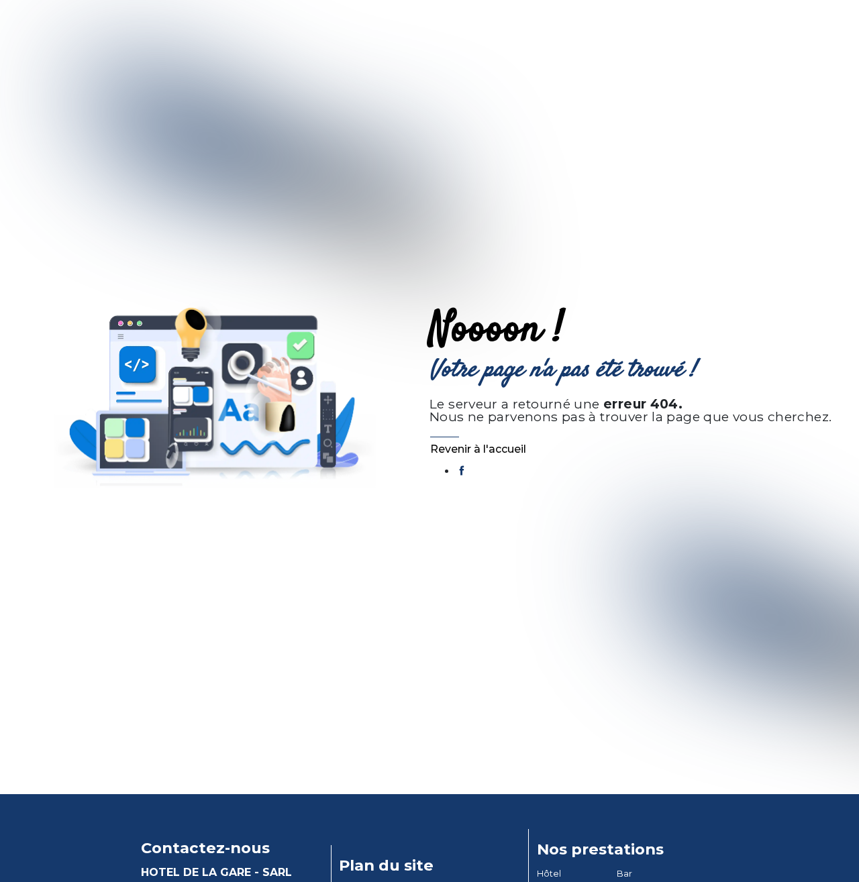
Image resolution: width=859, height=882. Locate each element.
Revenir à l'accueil (478, 449)
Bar (624, 874)
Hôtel (549, 874)
